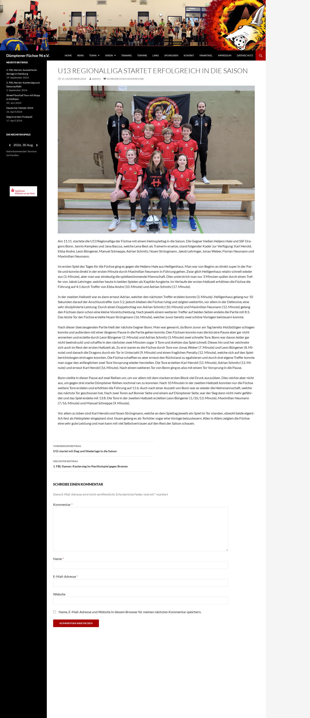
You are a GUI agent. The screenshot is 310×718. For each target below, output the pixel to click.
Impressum (224, 55)
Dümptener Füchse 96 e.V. (27, 55)
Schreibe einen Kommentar (125, 78)
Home (68, 55)
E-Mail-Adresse (65, 576)
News (80, 55)
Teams (93, 55)
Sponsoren (171, 55)
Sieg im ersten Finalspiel (19, 116)
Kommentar (63, 504)
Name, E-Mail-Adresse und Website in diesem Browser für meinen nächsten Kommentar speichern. (130, 612)
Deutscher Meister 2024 (19, 107)
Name (58, 559)
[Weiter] (37, 145)
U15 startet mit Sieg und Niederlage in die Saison (85, 448)
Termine (142, 55)
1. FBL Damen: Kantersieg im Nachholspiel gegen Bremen (90, 464)
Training (126, 55)
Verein (109, 55)
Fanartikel (206, 55)
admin (96, 78)
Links (155, 55)
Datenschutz (245, 55)
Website (59, 594)
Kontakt (189, 55)
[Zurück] (9, 145)
